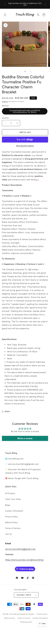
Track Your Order (13, 499)
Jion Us (8, 534)
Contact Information (14, 511)
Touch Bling (14, 614)
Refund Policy (11, 522)
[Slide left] (19, 71)
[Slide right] (30, 71)
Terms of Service (13, 528)
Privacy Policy (11, 517)
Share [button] (7, 411)
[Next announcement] (45, 4)
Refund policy (9, 618)
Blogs (7, 505)
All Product (10, 493)
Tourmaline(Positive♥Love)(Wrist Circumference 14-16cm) (24, 111)
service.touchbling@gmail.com (20, 549)
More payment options (25, 146)
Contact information (40, 618)
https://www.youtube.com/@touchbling (24, 560)
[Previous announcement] (5, 4)
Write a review (25, 438)
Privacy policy (42, 614)
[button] (5, 15)
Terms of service (24, 618)
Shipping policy (26, 622)
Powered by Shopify (26, 614)
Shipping (5, 101)
